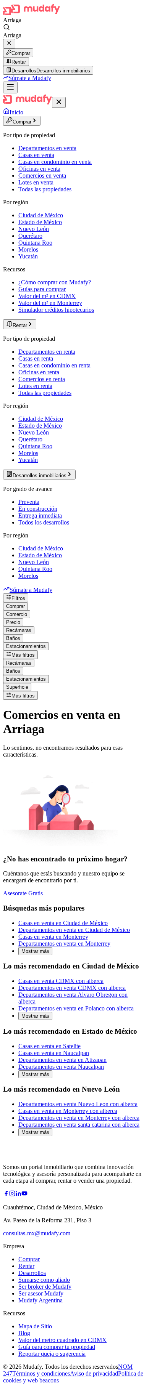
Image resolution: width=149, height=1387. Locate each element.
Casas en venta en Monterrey (53, 936)
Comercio (16, 614)
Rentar (18, 62)
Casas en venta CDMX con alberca (61, 981)
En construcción (37, 508)
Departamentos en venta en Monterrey (64, 943)
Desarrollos (32, 1273)
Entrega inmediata (40, 515)
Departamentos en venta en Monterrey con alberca (78, 1117)
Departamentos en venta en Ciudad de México (74, 930)
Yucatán (28, 256)
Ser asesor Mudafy (40, 1293)
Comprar (20, 53)
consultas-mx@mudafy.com (36, 1233)
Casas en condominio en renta (54, 365)
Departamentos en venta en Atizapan (62, 1060)
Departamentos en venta (47, 148)
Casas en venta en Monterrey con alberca (67, 1111)
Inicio (16, 112)
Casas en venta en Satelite (49, 1046)
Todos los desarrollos (43, 522)
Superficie (17, 687)
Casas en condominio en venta (55, 162)
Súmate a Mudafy (29, 78)
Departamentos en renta (46, 351)
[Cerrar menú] (59, 102)
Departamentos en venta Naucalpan (61, 1066)
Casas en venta (36, 155)
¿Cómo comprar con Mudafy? (54, 282)
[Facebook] (6, 1194)
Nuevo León (33, 229)
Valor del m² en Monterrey (50, 303)
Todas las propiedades (44, 189)
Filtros (18, 598)
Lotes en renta (35, 386)
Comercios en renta (41, 379)
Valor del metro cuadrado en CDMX (62, 1340)
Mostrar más (35, 951)
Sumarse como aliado (44, 1279)
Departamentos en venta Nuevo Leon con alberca (78, 1104)
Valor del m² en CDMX (47, 296)
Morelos (28, 249)
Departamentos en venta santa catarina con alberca (78, 1124)
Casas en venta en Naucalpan (53, 1053)
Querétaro (30, 236)
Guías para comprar (42, 289)
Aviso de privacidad (94, 1373)
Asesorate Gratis (23, 893)
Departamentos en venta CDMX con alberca (72, 988)
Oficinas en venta (39, 168)
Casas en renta (35, 358)
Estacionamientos (26, 646)
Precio (13, 622)
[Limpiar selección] (9, 43)
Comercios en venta (42, 175)
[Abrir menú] (10, 87)
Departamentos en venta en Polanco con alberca (76, 1008)
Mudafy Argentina (40, 1300)
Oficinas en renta (38, 372)
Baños (13, 638)
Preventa (28, 502)
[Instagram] (12, 1194)
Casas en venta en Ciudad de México (63, 923)
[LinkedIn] (18, 1194)
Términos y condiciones (41, 1373)
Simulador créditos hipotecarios (56, 309)
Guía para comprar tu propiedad (56, 1347)
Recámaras (18, 630)
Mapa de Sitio (35, 1326)
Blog (24, 1333)
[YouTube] (24, 1194)
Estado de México (40, 222)
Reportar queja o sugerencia (52, 1353)
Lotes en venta (35, 182)
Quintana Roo (35, 242)
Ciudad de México (40, 215)
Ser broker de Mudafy (44, 1286)
